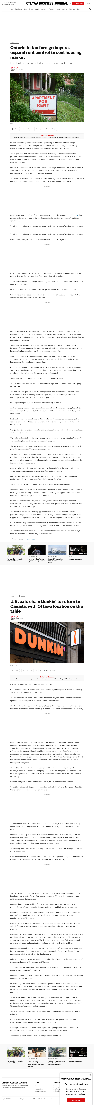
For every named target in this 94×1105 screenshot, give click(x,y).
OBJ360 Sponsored (32, 556)
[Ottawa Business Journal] (47, 3)
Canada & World (14, 42)
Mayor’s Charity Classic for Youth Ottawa (15, 560)
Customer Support (58, 1091)
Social (8, 556)
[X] (36, 129)
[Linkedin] (40, 129)
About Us (37, 1086)
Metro (75, 215)
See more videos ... (75, 559)
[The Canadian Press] (13, 68)
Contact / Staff (39, 1090)
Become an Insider (58, 1086)
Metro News (30, 539)
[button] (90, 9)
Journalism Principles (40, 1091)
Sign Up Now (76, 1100)
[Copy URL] (23, 129)
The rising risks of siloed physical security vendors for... (36, 560)
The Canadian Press (22, 68)
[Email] (28, 129)
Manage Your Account (59, 1088)
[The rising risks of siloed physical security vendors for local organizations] (37, 550)
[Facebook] (32, 129)
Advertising (38, 1088)
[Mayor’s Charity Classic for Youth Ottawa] (16, 550)
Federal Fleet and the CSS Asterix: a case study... (55, 560)
